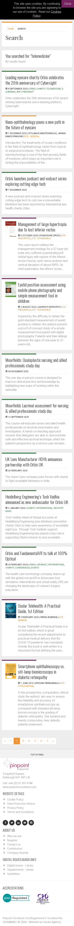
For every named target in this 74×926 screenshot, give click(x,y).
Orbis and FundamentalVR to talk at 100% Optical (36, 556)
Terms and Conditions (20, 812)
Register (12, 840)
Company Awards (17, 852)
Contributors (14, 848)
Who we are (14, 836)
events (35, 567)
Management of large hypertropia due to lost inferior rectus (42, 227)
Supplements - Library (20, 869)
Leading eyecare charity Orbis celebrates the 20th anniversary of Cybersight (34, 80)
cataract (41, 564)
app (18, 92)
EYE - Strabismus (41, 238)
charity (41, 89)
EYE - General (32, 136)
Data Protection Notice (21, 803)
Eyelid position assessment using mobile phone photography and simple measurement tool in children (42, 292)
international (44, 508)
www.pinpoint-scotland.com (19, 787)
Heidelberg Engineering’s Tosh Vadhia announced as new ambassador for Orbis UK (36, 499)
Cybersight (27, 92)
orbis (32, 564)
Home (11, 29)
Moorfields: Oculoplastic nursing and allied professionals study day (36, 363)
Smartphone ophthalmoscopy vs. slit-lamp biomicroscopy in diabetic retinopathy (41, 671)
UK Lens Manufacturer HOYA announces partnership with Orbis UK (33, 462)
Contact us (13, 844)
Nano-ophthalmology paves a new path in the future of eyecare (34, 124)
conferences (22, 567)
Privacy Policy (15, 807)
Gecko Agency (52, 922)
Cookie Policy (15, 799)
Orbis (32, 89)
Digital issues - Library (20, 865)
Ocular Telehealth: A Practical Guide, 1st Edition (39, 608)
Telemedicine (53, 89)
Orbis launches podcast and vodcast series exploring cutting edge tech (36, 181)
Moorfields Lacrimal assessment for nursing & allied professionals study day (36, 408)
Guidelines (13, 873)
